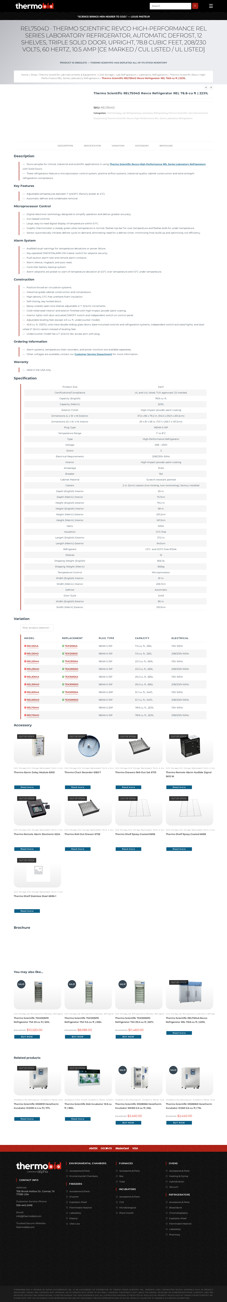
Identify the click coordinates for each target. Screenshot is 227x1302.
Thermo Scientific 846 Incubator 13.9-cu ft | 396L (88, 1106)
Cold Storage (106, 74)
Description (65, 145)
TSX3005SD (71, 684)
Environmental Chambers (83, 1176)
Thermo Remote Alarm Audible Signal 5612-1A (189, 774)
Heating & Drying (178, 1176)
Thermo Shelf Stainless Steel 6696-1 (35, 896)
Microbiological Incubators (38, 1100)
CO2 (121, 1202)
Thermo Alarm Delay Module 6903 (34, 772)
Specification (92, 145)
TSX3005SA (71, 676)
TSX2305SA (71, 661)
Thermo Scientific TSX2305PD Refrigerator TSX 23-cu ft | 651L (32, 1020)
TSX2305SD (71, 668)
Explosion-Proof (78, 1202)
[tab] (65, 146)
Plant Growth (126, 1213)
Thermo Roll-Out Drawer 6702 (82, 834)
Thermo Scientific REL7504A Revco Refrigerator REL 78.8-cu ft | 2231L (186, 1020)
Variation (118, 145)
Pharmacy (174, 1234)
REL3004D (33, 684)
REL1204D (33, 653)
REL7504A (33, 707)
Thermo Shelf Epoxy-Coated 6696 (135, 834)
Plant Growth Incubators (86, 1100)
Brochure (166, 145)
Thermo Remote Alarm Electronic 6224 (37, 834)
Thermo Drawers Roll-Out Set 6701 (135, 772)
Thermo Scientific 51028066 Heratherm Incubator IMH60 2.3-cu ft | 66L (138, 1106)
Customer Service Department (93, 354)
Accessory (142, 145)
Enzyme (73, 1196)
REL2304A (33, 661)
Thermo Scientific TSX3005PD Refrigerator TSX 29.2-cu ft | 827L (134, 1020)
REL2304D (33, 668)
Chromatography (178, 1213)
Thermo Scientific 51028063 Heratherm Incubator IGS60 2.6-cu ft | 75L (189, 1106)
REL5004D (33, 699)
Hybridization (176, 1181)
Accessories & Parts (79, 1170)
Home (24, 74)
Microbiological (127, 1207)
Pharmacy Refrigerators (55, 1014)
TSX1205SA (71, 645)
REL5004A (33, 692)
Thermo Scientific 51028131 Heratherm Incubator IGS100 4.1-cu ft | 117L (36, 1106)
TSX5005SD (71, 699)
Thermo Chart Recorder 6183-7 (82, 772)
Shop (34, 74)
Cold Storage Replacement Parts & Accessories (48, 768)
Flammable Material (80, 1207)
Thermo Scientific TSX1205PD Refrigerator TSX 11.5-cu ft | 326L (83, 1020)
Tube (122, 1181)
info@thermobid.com (28, 1216)
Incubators (19, 1100)
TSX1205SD (71, 653)
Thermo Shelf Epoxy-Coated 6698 (186, 834)
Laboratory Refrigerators (153, 74)
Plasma (73, 1218)
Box (121, 1176)
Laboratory (75, 1213)
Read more (27, 787)
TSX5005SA (71, 692)
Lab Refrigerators (126, 74)
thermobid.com (25, 1227)
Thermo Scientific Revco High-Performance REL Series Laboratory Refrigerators (149, 118)
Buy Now (27, 1036)
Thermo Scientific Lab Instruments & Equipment (67, 74)
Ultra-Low (74, 1223)
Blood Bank (175, 1207)
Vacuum (173, 1187)
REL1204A (32, 645)
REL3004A (33, 676)
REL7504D (33, 715)
